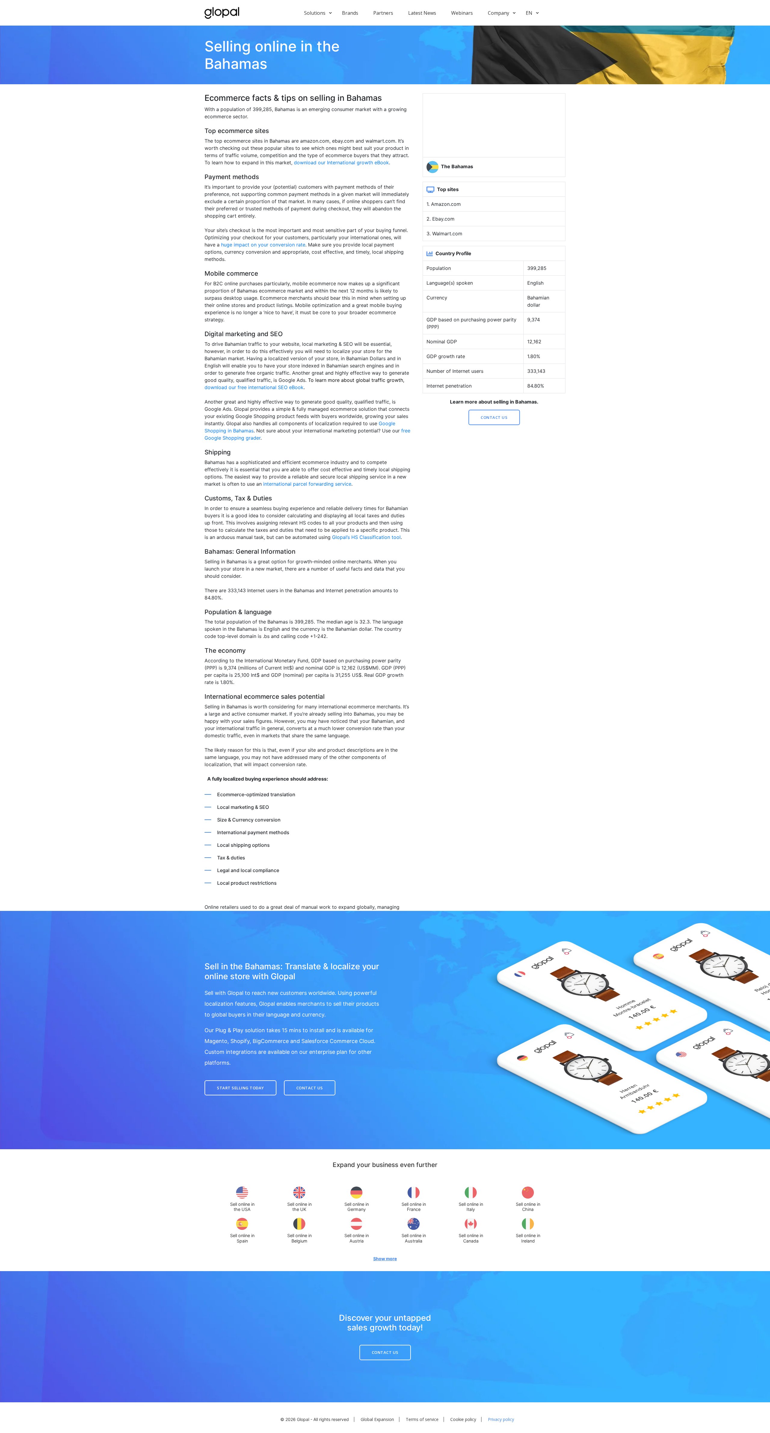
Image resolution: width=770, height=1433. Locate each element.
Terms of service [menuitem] (422, 1419)
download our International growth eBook (341, 162)
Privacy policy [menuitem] (501, 1419)
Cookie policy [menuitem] (463, 1419)
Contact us (494, 417)
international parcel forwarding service (307, 484)
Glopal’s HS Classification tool (366, 537)
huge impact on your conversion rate (263, 245)
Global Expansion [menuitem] (377, 1419)
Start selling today (240, 1087)
